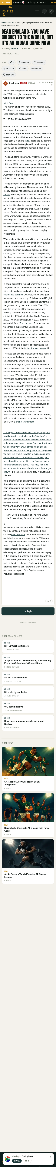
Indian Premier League (35, 348)
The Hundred (26, 323)
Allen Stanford (18, 534)
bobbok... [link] (15, 48)
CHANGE (17, 1161)
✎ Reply (28, 611)
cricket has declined (13, 294)
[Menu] (37, 11)
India (27, 140)
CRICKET (12, 22)
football (6, 194)
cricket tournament (25, 421)
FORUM (4, 22)
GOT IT (27, 1161)
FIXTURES (6, 2)
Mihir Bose (8, 103)
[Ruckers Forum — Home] (8, 11)
